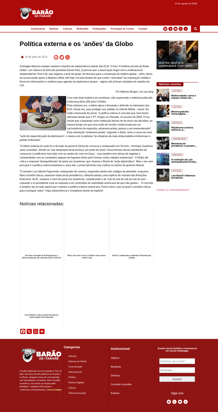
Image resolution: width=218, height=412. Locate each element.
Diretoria (115, 375)
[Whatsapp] (186, 29)
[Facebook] (165, 29)
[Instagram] (181, 29)
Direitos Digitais (76, 382)
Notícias (53, 28)
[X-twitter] (170, 29)
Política (72, 377)
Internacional (75, 372)
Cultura (72, 387)
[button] (195, 29)
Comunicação (75, 366)
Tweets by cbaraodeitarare (173, 189)
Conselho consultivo (121, 384)
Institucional (38, 28)
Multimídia (82, 28)
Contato (142, 28)
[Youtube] (175, 29)
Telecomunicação (77, 393)
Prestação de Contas (122, 28)
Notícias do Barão (77, 361)
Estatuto (115, 393)
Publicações (99, 28)
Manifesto (116, 366)
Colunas (67, 28)
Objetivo (115, 358)
